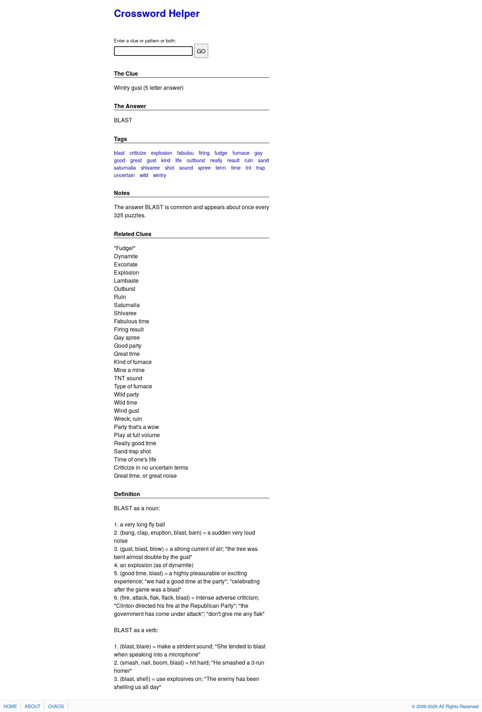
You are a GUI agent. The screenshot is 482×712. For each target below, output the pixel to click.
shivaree (150, 167)
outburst (196, 160)
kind (165, 160)
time (236, 167)
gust (151, 160)
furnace (241, 152)
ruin (249, 160)
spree (204, 167)
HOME (10, 706)
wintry (159, 174)
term (221, 167)
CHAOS (56, 706)
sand (263, 160)
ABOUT (33, 706)
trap (260, 167)
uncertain (124, 174)
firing (204, 152)
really (216, 160)
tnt (248, 167)
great (136, 160)
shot (169, 167)
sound (186, 167)
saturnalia (125, 167)
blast (119, 152)
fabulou (185, 152)
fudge (221, 152)
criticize (137, 152)
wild (144, 174)
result (233, 160)
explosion (161, 152)
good (119, 160)
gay (258, 152)
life (178, 160)
